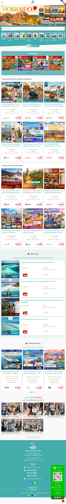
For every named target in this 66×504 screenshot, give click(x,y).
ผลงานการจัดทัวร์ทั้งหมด (32, 437)
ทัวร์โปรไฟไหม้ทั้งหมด (32, 73)
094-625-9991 (32, 473)
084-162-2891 (32, 470)
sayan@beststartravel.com (34, 479)
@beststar (57, 482)
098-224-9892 (32, 476)
